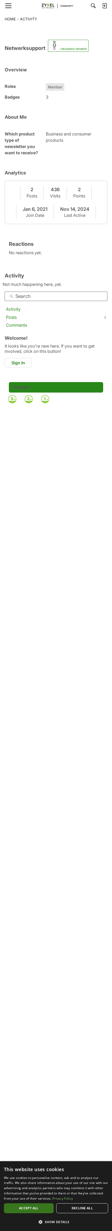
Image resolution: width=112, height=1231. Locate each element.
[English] (56, 6)
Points (79, 195)
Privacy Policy (62, 1198)
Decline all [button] (82, 1208)
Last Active (74, 215)
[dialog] (56, 1196)
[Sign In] (104, 6)
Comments (16, 325)
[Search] (93, 6)
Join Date (35, 215)
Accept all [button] (29, 1208)
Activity (13, 309)
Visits (55, 195)
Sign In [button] (18, 362)
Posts (32, 195)
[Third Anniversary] (12, 399)
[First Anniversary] (45, 399)
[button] (56, 1222)
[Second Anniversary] (29, 399)
